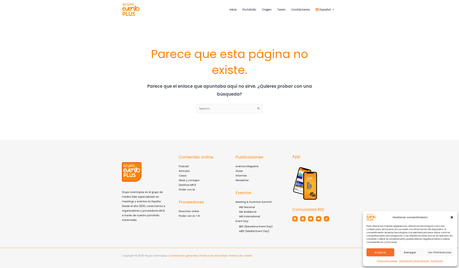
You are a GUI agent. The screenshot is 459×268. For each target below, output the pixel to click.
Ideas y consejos (189, 180)
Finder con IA (187, 189)
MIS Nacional (247, 207)
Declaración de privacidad (414, 260)
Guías (239, 171)
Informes (241, 175)
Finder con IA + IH (189, 216)
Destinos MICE (187, 185)
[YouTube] (318, 218)
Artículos (184, 171)
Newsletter (242, 180)
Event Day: (242, 221)
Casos (182, 175)
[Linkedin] (295, 218)
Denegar (410, 252)
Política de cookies (387, 260)
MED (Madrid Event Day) (254, 231)
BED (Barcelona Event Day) (256, 226)
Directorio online (189, 211)
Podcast (184, 166)
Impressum (437, 260)
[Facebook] (310, 218)
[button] (452, 217)
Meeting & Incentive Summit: (254, 202)
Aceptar (380, 252)
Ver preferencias (439, 252)
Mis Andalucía (247, 212)
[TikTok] (326, 218)
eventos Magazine (247, 166)
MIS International (249, 216)
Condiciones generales (184, 255)
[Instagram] (303, 218)
